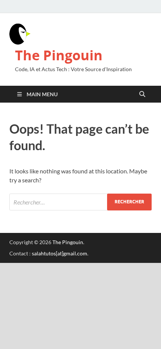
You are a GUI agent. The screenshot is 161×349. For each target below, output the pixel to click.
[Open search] (142, 94)
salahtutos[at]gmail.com (59, 253)
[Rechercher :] (80, 202)
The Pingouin (59, 55)
